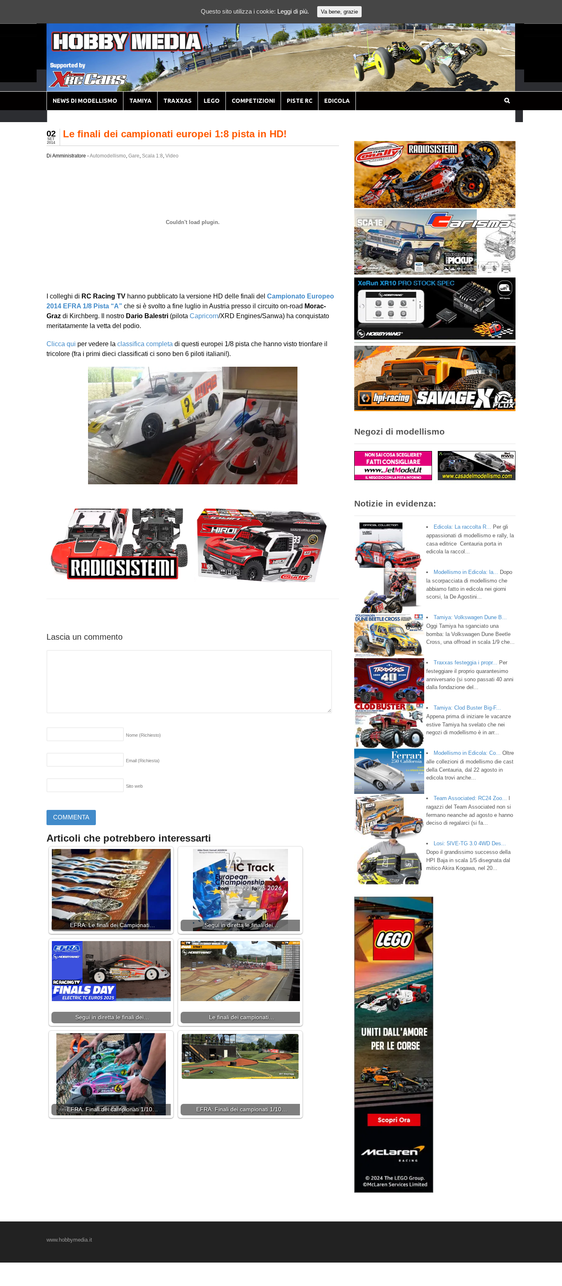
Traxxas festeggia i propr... (465, 662)
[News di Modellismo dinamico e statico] (142, 49)
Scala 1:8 (152, 156)
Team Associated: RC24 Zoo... (470, 798)
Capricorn (204, 315)
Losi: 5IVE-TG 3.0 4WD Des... (470, 843)
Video (172, 156)
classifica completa (145, 343)
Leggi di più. (293, 11)
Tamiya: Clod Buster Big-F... (467, 708)
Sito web (134, 786)
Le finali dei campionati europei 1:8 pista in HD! (175, 133)
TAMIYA (140, 100)
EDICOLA (337, 100)
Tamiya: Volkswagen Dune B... (470, 617)
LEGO (212, 100)
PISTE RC (299, 100)
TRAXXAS (177, 100)
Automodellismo (108, 156)
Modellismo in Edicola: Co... (467, 753)
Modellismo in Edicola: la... (466, 572)
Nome (143, 735)
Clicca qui (61, 343)
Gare (133, 156)
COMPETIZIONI (253, 100)
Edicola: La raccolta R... (462, 527)
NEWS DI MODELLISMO (85, 100)
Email (143, 760)
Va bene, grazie (339, 12)
